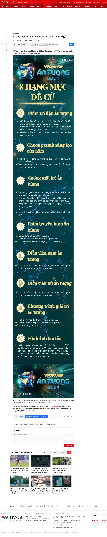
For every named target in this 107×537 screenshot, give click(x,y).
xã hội (16, 6)
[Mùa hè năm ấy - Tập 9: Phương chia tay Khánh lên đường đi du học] (19, 481)
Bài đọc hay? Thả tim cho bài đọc (37, 416)
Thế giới (32, 6)
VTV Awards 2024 (51, 424)
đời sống (69, 6)
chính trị (8, 6)
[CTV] (95, 520)
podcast (101, 6)
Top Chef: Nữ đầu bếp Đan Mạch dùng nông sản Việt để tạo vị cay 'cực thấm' (40, 491)
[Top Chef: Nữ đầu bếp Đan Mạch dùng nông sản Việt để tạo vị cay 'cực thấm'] (40, 481)
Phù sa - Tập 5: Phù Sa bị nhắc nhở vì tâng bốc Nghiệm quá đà (60, 470)
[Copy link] (6, 38)
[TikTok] (20, 521)
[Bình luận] (6, 41)
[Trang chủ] (2, 6)
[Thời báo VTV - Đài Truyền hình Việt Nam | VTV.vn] (7, 2)
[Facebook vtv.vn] (95, 2)
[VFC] (95, 515)
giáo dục (87, 6)
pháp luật (24, 6)
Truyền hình (16, 33)
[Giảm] (6, 59)
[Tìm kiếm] (98, 2)
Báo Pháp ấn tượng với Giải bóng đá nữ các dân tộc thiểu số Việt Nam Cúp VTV (19, 470)
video (94, 6)
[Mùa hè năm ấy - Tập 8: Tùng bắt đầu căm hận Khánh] (61, 481)
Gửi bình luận (69, 445)
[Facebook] (6, 34)
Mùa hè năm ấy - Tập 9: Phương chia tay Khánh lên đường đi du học (19, 491)
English (90, 2)
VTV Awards (57, 406)
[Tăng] (6, 54)
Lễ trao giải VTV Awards (26, 424)
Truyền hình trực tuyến (66, 2)
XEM (69, 452)
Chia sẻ (71, 44)
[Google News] (54, 44)
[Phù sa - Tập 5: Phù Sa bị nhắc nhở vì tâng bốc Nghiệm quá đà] (61, 461)
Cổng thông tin (80, 2)
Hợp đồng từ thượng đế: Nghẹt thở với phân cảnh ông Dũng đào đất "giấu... (39, 470)
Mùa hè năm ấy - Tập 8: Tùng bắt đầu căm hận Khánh (60, 491)
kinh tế (39, 6)
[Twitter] (68, 416)
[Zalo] (65, 416)
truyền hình (47, 6)
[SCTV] (95, 525)
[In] (6, 47)
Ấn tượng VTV (39, 424)
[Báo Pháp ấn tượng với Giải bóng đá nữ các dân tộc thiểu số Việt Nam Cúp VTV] (19, 461)
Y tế (63, 6)
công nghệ (78, 6)
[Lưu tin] (6, 50)
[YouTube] (17, 521)
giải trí (57, 6)
